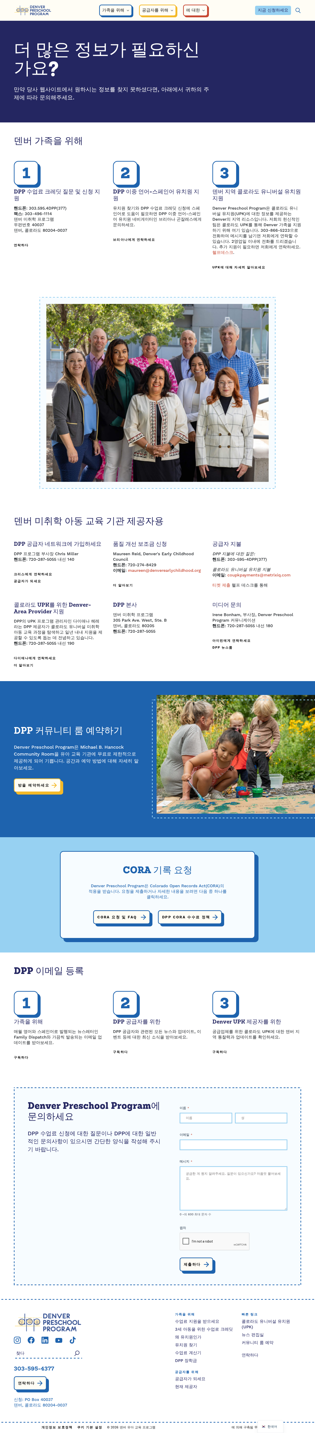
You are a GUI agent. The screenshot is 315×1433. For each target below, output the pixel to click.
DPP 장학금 (186, 1360)
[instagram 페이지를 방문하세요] (17, 1340)
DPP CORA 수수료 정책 (186, 917)
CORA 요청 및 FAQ (118, 917)
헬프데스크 (222, 252)
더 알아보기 (123, 585)
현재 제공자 (186, 1386)
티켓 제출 (221, 585)
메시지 (186, 1162)
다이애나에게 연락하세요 (35, 658)
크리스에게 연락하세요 (33, 574)
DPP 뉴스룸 (222, 648)
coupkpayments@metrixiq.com (259, 575)
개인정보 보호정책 (57, 1427)
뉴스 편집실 (253, 1335)
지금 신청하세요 (273, 10)
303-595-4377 (34, 1369)
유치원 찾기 (186, 1345)
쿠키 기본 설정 (89, 1427)
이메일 (186, 1135)
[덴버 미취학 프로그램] (33, 10)
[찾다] (298, 10)
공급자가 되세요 (27, 581)
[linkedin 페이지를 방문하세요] (45, 1340)
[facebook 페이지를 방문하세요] (31, 1340)
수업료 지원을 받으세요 (197, 1321)
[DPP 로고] (48, 1322)
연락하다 (21, 245)
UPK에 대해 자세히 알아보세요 (239, 267)
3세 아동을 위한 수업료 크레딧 (204, 1329)
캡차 (183, 1228)
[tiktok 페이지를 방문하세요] (72, 1340)
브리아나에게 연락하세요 (134, 240)
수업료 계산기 (188, 1353)
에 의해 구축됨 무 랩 (247, 1427)
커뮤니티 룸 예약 (257, 1342)
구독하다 (21, 1057)
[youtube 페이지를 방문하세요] (58, 1340)
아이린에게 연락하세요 (231, 641)
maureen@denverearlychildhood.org (164, 570)
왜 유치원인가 (188, 1337)
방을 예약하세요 (33, 785)
